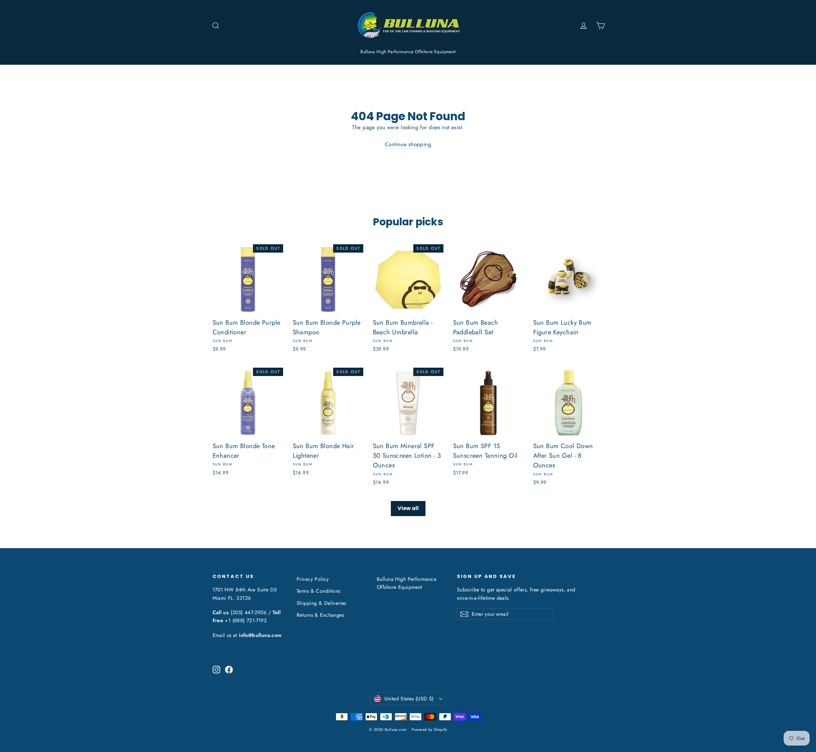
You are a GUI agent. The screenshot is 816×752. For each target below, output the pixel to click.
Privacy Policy (313, 579)
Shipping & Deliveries (321, 603)
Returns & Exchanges (320, 615)
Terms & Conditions (319, 591)
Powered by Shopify (429, 729)
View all (408, 508)
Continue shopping (408, 144)
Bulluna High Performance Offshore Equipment (407, 51)
